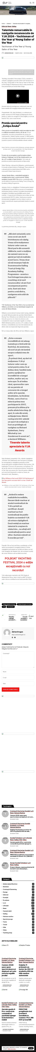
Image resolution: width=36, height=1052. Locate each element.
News (18, 908)
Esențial (18, 897)
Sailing (18, 913)
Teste (18, 922)
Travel (18, 924)
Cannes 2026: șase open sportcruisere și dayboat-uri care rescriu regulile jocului (21, 817)
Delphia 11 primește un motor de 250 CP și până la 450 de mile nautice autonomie (20, 831)
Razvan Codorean (8, 1029)
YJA (4, 606)
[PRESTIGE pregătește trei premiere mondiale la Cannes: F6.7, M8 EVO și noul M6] (5, 853)
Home (3, 23)
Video (18, 930)
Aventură (18, 886)
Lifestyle (18, 905)
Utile (18, 927)
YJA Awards (11, 606)
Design (18, 892)
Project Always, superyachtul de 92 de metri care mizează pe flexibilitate (22, 868)
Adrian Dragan (9, 53)
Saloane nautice (18, 916)
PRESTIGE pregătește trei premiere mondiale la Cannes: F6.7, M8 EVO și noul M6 (22, 856)
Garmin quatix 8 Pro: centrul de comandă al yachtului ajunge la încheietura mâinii (20, 843)
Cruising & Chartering (18, 889)
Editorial (9, 23)
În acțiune (18, 900)
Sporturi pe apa (18, 919)
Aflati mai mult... (12, 1049)
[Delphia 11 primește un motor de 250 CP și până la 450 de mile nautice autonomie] (5, 826)
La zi (18, 903)
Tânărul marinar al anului (9, 604)
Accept (31, 1048)
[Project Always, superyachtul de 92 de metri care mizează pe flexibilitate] (5, 865)
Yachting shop (18, 932)
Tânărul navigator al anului (25, 604)
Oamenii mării (18, 911)
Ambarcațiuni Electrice (18, 884)
